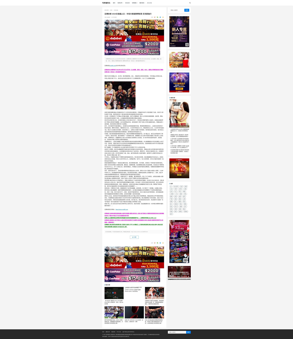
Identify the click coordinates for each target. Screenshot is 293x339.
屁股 (181, 194)
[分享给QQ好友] (160, 17)
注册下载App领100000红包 (128, 331)
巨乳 (185, 194)
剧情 (186, 186)
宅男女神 (120, 3)
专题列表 (113, 331)
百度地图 (122, 334)
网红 (181, 204)
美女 (171, 206)
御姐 (171, 196)
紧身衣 (176, 204)
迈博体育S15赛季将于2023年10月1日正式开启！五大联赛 (120, 69)
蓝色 (171, 209)
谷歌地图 (126, 334)
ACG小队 (149, 3)
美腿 (181, 206)
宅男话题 (116, 10)
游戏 (180, 199)
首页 (114, 3)
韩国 (171, 211)
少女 (177, 194)
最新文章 (108, 331)
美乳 (185, 204)
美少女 (176, 206)
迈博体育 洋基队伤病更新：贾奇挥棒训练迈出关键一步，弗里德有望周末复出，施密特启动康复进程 (154, 302)
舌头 (185, 206)
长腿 (180, 209)
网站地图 (118, 334)
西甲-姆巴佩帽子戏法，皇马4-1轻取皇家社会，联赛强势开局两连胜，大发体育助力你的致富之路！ (114, 321)
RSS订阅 (119, 331)
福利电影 (141, 3)
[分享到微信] (157, 17)
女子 (176, 191)
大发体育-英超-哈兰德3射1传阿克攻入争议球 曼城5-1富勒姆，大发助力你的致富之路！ (179, 151)
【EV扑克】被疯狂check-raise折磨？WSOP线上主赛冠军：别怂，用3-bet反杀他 (114, 302)
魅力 (171, 214)
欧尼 (184, 196)
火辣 (184, 199)
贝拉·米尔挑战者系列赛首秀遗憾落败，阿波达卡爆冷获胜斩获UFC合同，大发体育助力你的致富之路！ (154, 321)
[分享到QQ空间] (163, 17)
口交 (171, 189)
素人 (171, 204)
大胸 (185, 189)
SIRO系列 (176, 186)
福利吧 (108, 17)
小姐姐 (171, 194)
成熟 (180, 196)
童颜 (180, 201)
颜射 (176, 211)
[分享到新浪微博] (155, 17)
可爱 (176, 189)
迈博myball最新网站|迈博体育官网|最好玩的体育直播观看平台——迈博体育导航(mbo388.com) (130, 218)
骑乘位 (180, 211)
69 (170, 186)
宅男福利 (134, 3)
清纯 (176, 199)
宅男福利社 (106, 3)
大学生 (180, 189)
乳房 (181, 186)
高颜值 (185, 211)
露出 (184, 209)
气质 (171, 199)
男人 (176, 201)
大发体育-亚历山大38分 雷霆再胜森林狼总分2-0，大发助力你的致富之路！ (179, 131)
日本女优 (127, 3)
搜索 (187, 10)
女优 (171, 191)
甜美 (171, 201)
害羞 (184, 191)
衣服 (176, 209)
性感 (176, 196)
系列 (184, 201)
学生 (180, 191)
